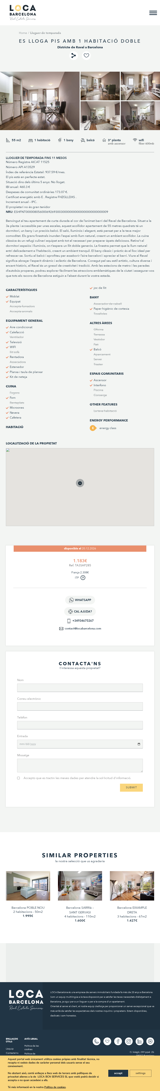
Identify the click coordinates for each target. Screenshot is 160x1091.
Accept (118, 1073)
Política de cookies (55, 1087)
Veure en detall (28, 894)
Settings (141, 1073)
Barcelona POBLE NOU (28, 908)
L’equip (10, 1048)
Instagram (129, 1041)
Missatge (23, 755)
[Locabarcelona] (23, 19)
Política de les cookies (31, 1047)
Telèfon (22, 717)
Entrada (22, 736)
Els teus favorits (107, 1041)
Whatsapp (83, 600)
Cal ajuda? (83, 611)
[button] (84, 487)
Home (23, 33)
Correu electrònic (29, 699)
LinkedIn (139, 1041)
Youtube (150, 1041)
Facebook (118, 1041)
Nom (20, 680)
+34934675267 (83, 621)
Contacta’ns (12, 1053)
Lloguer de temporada (45, 33)
